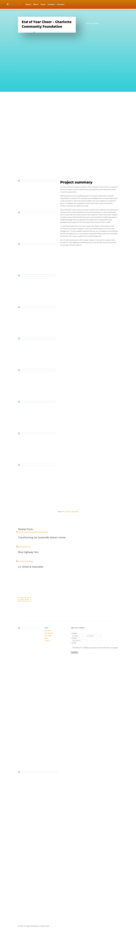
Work (35, 4)
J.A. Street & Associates (30, 566)
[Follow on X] (68, 605)
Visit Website (70, 134)
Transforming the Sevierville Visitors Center (42, 537)
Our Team (47, 636)
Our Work (89, 23)
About (28, 4)
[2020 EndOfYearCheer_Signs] (36, 181)
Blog (46, 638)
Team (43, 4)
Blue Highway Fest (28, 552)
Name (74, 633)
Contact (60, 4)
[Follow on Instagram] (124, 4)
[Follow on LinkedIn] (127, 4)
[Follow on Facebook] (120, 4)
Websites (96, 23)
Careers (51, 4)
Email (74, 638)
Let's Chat (24, 599)
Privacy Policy (44, 926)
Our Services (48, 633)
